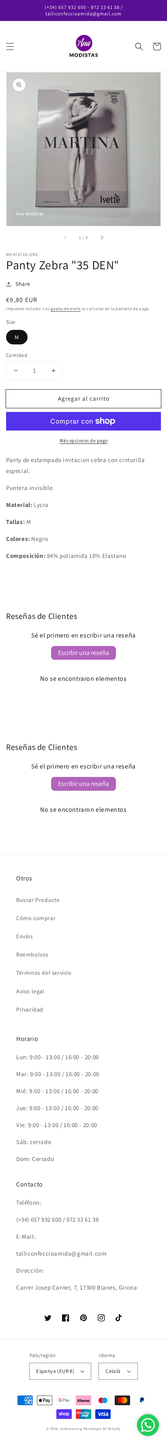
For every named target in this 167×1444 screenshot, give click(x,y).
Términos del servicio (44, 972)
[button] (10, 46)
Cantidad (16, 355)
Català (112, 1371)
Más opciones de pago (84, 440)
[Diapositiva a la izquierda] (65, 237)
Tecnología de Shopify (102, 1428)
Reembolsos (32, 954)
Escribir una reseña (83, 652)
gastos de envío (66, 308)
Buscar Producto (38, 900)
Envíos (24, 936)
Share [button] (22, 283)
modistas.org (71, 1428)
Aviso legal (30, 991)
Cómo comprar (36, 918)
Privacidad (29, 1009)
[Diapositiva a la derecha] (102, 237)
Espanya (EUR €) (55, 1371)
